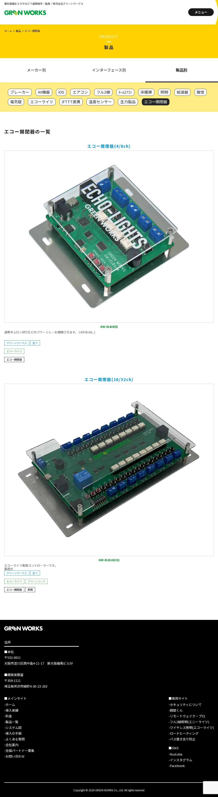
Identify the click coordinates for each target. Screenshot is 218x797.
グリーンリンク (36, 581)
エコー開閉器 (155, 101)
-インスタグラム (180, 760)
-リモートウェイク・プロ (187, 716)
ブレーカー (19, 92)
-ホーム (9, 704)
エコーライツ (41, 101)
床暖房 (146, 92)
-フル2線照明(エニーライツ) (189, 722)
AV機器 (44, 92)
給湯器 (182, 92)
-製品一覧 (11, 722)
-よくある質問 (14, 739)
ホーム (8, 31)
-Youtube (175, 754)
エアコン (80, 92)
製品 (18, 31)
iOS (61, 92)
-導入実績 (11, 710)
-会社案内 (11, 745)
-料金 (8, 716)
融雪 (200, 92)
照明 (164, 92)
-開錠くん (176, 710)
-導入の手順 (13, 733)
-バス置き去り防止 (182, 739)
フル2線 (103, 92)
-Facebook (177, 765)
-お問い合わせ (14, 756)
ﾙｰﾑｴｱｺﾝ (125, 92)
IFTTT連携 (71, 101)
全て (35, 343)
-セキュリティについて (185, 704)
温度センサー (100, 101)
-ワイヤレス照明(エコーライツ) (191, 727)
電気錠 (16, 101)
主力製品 (128, 101)
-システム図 (13, 727)
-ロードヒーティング (183, 733)
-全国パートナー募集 (19, 750)
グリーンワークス (17, 343)
